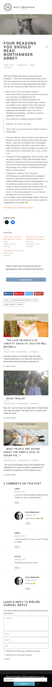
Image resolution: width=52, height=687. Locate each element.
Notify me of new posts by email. (19, 655)
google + (39, 294)
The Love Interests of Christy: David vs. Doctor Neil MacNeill (25, 343)
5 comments (7, 67)
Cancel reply (15, 605)
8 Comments (34, 403)
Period (35, 300)
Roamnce (20, 304)
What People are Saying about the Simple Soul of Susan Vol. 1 (35, 239)
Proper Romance (10, 304)
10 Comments (34, 352)
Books (33, 65)
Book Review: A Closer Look (14, 250)
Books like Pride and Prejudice (20, 300)
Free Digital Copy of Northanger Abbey (18, 207)
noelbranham (23, 65)
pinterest (20, 294)
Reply (17, 502)
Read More (11, 366)
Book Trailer (15, 398)
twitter (30, 294)
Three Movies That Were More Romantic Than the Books (13, 239)
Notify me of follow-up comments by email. (23, 651)
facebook (9, 294)
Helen (34, 602)
